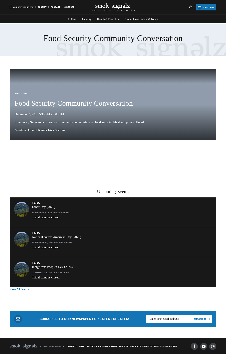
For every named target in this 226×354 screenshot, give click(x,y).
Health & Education (108, 19)
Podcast (55, 7)
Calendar (69, 7)
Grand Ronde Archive (122, 346)
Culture (72, 19)
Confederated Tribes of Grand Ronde (157, 346)
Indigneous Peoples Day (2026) (52, 267)
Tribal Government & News (141, 19)
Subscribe (208, 7)
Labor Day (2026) (43, 207)
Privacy (91, 346)
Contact (42, 7)
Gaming (86, 19)
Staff (81, 346)
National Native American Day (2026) (56, 237)
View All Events (19, 289)
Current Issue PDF (23, 7)
